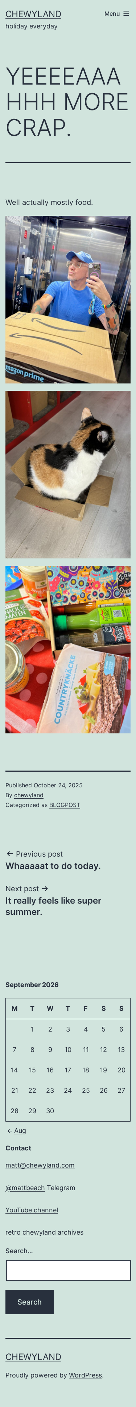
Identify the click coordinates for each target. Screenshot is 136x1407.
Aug (20, 1130)
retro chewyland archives (44, 1232)
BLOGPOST (64, 804)
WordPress (85, 1375)
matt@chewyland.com (40, 1165)
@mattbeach (25, 1188)
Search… (19, 1251)
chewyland (33, 14)
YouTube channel (31, 1210)
